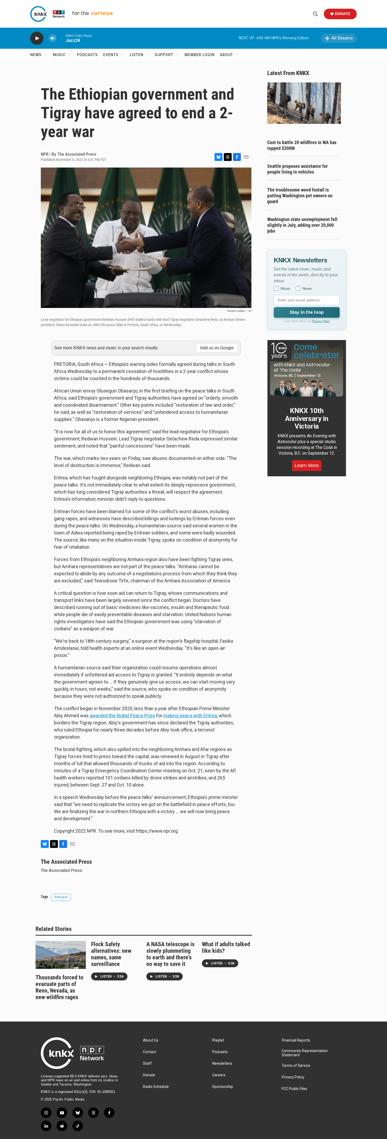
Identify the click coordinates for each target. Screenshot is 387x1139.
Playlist (218, 1040)
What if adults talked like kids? (226, 947)
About (226, 55)
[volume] (52, 38)
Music (59, 55)
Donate (342, 14)
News (36, 55)
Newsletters (222, 1064)
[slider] (61, 38)
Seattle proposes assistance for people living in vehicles (297, 169)
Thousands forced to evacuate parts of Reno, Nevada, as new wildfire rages (59, 987)
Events (110, 55)
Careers (218, 1075)
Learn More (307, 465)
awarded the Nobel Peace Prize (122, 715)
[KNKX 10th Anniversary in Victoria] (306, 369)
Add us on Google (217, 348)
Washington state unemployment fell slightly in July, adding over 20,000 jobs (302, 225)
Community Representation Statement (305, 1053)
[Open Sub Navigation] (45, 55)
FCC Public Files (294, 1089)
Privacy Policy (321, 321)
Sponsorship (222, 1087)
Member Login (200, 55)
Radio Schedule (156, 1087)
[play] (37, 38)
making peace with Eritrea (190, 715)
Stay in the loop (307, 312)
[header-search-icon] (315, 14)
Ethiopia (60, 897)
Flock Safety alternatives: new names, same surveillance (111, 954)
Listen (136, 55)
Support (164, 55)
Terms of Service (296, 1066)
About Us (150, 1040)
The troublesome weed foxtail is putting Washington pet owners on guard (300, 195)
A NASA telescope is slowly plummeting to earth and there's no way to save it (170, 954)
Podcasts (87, 55)
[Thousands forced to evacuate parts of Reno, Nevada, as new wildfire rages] (61, 955)
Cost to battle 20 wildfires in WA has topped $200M (301, 145)
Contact (149, 1052)
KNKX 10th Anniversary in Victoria (306, 418)
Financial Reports (296, 1040)
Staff (147, 1064)
